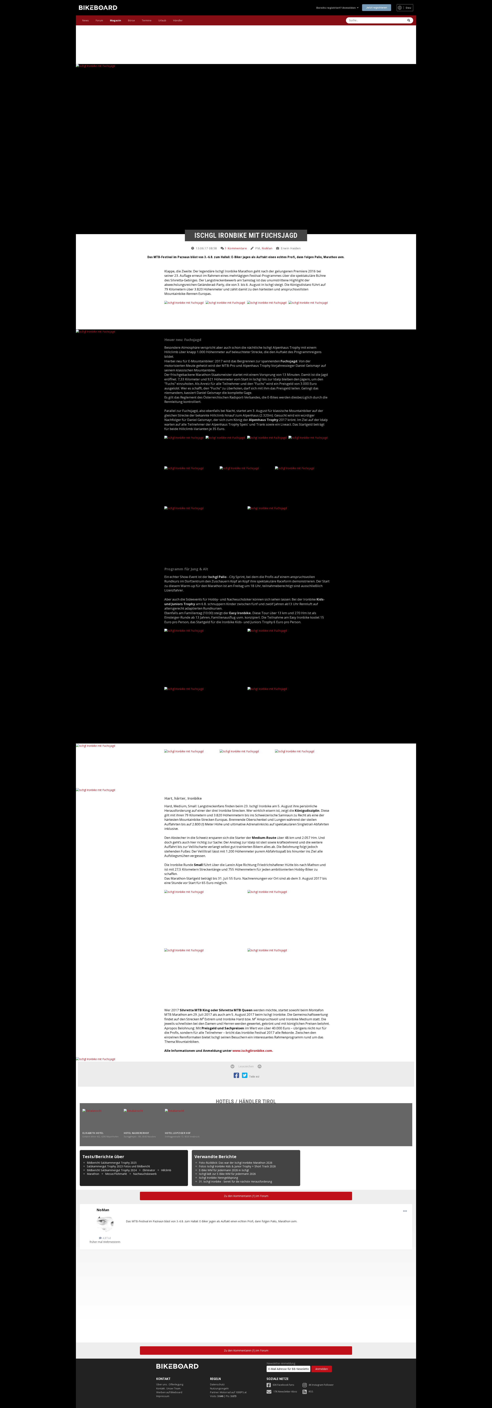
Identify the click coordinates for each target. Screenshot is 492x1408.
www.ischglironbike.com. (252, 1050)
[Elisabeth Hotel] (101, 1120)
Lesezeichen (246, 1066)
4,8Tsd (106, 1238)
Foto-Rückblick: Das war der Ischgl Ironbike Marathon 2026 (235, 1162)
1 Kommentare (236, 248)
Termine (146, 20)
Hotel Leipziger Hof (178, 1133)
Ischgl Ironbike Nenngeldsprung (218, 1177)
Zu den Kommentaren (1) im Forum (246, 1196)
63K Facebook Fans (283, 1384)
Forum (99, 20)
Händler (178, 20)
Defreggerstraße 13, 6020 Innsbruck (182, 1136)
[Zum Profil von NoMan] (105, 1223)
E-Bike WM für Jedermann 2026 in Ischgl (224, 1170)
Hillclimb (166, 1170)
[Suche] (408, 20)
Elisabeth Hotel (92, 1133)
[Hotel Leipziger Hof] (184, 1120)
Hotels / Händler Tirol (246, 1101)
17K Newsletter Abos (285, 1391)
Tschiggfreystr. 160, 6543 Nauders (140, 1136)
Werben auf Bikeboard (169, 1392)
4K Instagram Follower (321, 1384)
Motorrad (225, 1392)
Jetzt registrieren (376, 7)
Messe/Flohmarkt (116, 1174)
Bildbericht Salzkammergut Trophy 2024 (112, 1170)
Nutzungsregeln (219, 1388)
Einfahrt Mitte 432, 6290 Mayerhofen (100, 1136)
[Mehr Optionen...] (405, 1211)
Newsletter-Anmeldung (281, 1363)
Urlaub (162, 20)
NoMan (267, 248)
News (85, 20)
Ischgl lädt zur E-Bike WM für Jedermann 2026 (227, 1174)
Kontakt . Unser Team (168, 1388)
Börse (131, 20)
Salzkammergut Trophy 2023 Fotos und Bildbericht (118, 1166)
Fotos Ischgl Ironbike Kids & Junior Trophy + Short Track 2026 (237, 1166)
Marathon (93, 1174)
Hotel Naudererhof (136, 1133)
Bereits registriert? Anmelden (336, 7)
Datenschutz (217, 1384)
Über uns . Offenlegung (169, 1384)
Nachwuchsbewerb (145, 1174)
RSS (311, 1391)
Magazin (115, 20)
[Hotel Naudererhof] (143, 1120)
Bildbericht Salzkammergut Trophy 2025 (112, 1162)
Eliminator (149, 1170)
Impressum (162, 1396)
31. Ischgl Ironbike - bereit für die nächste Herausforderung (235, 1181)
